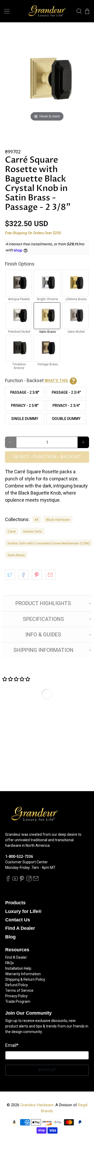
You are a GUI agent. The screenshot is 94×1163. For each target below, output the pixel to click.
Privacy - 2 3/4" (66, 405)
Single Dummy (24, 419)
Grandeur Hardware (37, 1105)
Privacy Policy (16, 996)
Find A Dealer (20, 928)
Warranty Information (23, 974)
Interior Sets (32, 531)
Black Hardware (58, 519)
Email (12, 1045)
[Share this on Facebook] (23, 575)
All (36, 519)
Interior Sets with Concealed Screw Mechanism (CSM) (49, 543)
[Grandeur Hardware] (47, 11)
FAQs (9, 963)
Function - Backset (36, 380)
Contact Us (17, 919)
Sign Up (47, 1070)
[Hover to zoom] (47, 80)
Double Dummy (66, 419)
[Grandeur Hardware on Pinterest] (22, 880)
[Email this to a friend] (50, 575)
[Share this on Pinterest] (37, 575)
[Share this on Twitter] (10, 575)
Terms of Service (19, 990)
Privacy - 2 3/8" (24, 405)
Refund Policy (16, 985)
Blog (10, 936)
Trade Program (17, 1001)
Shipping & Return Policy (25, 979)
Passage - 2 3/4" (66, 392)
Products (15, 902)
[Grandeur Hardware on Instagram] (29, 880)
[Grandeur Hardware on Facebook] (8, 880)
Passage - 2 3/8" (24, 392)
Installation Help (18, 968)
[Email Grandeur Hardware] (36, 880)
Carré (12, 531)
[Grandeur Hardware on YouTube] (15, 880)
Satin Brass (16, 555)
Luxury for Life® (23, 911)
